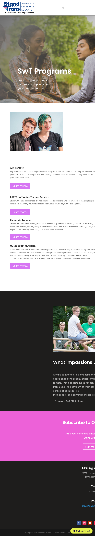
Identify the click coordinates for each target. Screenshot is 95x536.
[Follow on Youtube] (90, 523)
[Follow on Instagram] (84, 523)
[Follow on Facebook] (79, 523)
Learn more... (20, 185)
